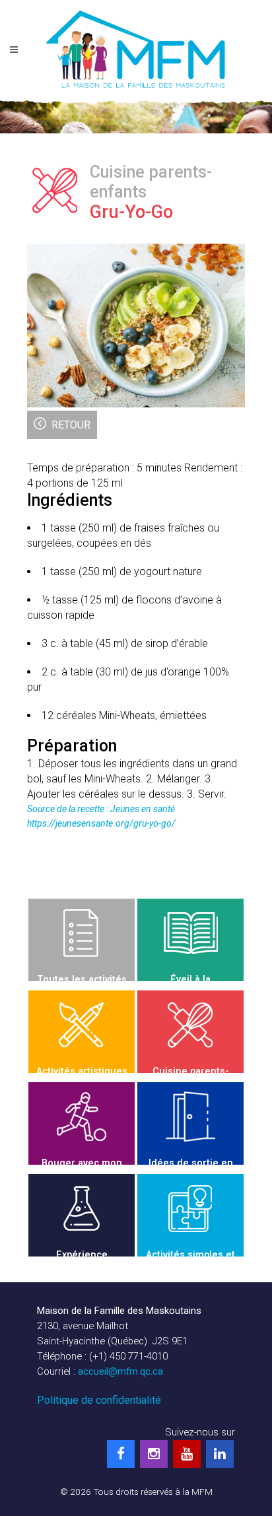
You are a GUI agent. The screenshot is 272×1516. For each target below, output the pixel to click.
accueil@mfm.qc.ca (120, 1371)
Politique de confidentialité (99, 1400)
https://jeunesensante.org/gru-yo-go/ (101, 823)
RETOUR (70, 425)
